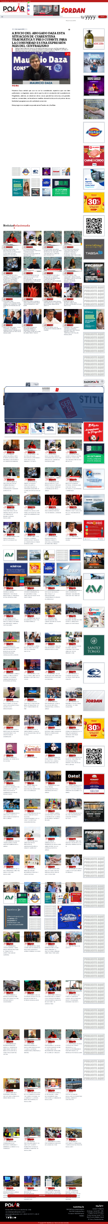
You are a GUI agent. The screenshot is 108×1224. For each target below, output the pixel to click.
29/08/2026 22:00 (73, 755)
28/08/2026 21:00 (53, 993)
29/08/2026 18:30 (32, 811)
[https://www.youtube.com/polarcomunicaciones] (28, 13)
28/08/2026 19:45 (32, 1042)
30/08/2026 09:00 (73, 700)
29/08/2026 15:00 (53, 839)
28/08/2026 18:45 (32, 1090)
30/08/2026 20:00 (11, 616)
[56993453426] (28, 4)
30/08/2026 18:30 (11, 644)
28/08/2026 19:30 (53, 1042)
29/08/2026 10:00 (73, 867)
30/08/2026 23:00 (71, 325)
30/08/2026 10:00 (53, 700)
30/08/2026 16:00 (11, 672)
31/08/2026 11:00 (10, 273)
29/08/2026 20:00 (53, 783)
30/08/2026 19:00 (53, 616)
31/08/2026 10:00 (10, 299)
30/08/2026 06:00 (53, 728)
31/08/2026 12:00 (31, 247)
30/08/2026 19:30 (32, 616)
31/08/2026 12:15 (10, 247)
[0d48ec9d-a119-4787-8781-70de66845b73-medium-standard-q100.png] (14, 12)
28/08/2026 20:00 (11, 1042)
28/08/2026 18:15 (53, 1090)
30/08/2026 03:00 (32, 755)
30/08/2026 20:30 (73, 588)
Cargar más (42, 1195)
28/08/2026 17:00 (53, 1139)
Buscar (103, 16)
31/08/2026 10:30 (51, 273)
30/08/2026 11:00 (32, 700)
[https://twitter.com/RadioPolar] (28, 8)
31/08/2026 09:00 (31, 299)
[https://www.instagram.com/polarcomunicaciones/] (28, 11)
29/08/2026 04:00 (32, 944)
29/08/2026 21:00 (11, 783)
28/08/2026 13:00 (53, 1188)
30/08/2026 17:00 (73, 644)
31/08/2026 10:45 (31, 273)
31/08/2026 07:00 (71, 299)
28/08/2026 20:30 (73, 993)
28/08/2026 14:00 (32, 1188)
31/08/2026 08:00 (51, 299)
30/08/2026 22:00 (32, 588)
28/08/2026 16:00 (73, 1139)
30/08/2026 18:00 (32, 644)
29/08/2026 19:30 (73, 783)
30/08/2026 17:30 (53, 644)
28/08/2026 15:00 (11, 1188)
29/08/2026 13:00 (11, 867)
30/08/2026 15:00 (32, 672)
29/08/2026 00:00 (73, 944)
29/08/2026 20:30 (32, 783)
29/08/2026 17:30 (73, 811)
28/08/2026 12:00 (73, 1188)
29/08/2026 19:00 (11, 811)
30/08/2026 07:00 (32, 728)
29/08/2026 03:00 (53, 944)
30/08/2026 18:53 (73, 616)
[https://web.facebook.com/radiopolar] (28, 6)
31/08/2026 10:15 (71, 273)
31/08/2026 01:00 (31, 325)
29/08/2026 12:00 (32, 867)
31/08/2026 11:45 (51, 247)
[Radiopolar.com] (2, 16)
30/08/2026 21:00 (53, 588)
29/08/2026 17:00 (11, 839)
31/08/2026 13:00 (36, 385)
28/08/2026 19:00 (11, 1090)
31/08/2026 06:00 (10, 325)
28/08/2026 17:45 (11, 1139)
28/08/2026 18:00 (73, 1090)
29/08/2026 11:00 (53, 867)
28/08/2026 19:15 (73, 1042)
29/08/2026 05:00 (11, 944)
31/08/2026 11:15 (71, 247)
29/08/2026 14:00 (73, 839)
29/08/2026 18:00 (53, 811)
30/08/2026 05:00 (73, 728)
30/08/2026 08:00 (11, 728)
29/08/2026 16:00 (32, 839)
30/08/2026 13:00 (73, 672)
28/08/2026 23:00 (11, 993)
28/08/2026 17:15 (32, 1139)
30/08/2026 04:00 (11, 755)
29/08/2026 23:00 (53, 755)
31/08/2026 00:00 (51, 325)
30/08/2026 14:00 (53, 672)
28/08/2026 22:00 (32, 993)
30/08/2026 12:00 (11, 700)
